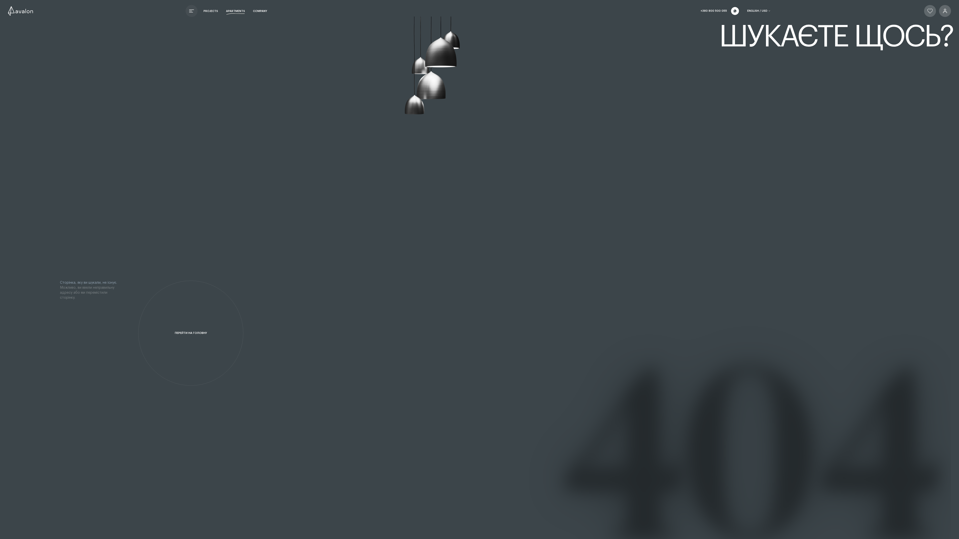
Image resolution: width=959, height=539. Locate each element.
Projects (211, 11)
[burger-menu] (192, 11)
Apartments (235, 11)
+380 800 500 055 (714, 10)
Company (260, 11)
